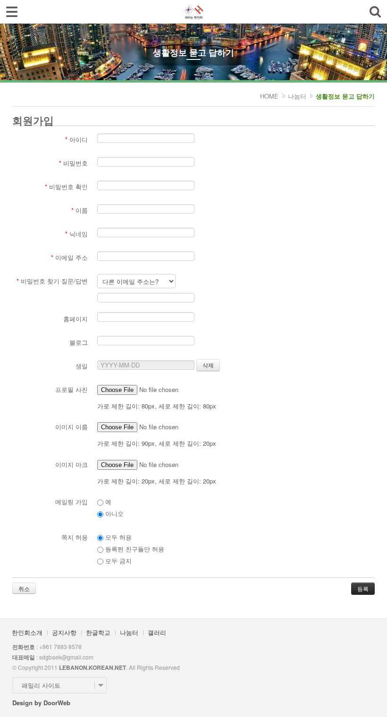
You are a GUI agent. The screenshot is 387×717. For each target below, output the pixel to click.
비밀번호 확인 (66, 186)
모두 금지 (117, 560)
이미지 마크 (71, 464)
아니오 (113, 513)
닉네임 (76, 233)
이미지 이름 (71, 426)
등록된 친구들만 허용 (133, 548)
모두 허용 (117, 537)
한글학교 (98, 632)
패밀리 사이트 (41, 685)
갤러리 (157, 632)
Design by (41, 702)
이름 (79, 210)
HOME (269, 96)
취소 (24, 588)
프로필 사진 (71, 389)
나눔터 (297, 96)
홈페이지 (75, 318)
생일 (82, 365)
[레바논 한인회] (193, 8)
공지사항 (64, 632)
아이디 (76, 139)
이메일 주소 (69, 257)
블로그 (78, 342)
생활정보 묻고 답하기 (345, 96)
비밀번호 (73, 162)
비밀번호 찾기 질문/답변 (52, 280)
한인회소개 (27, 632)
